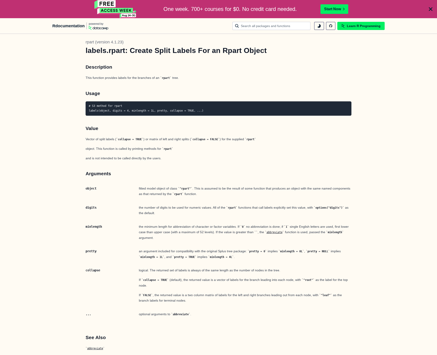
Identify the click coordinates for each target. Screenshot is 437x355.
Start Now (332, 9)
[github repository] (330, 26)
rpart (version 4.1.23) (105, 42)
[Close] (430, 9)
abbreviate (274, 232)
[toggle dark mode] (319, 26)
